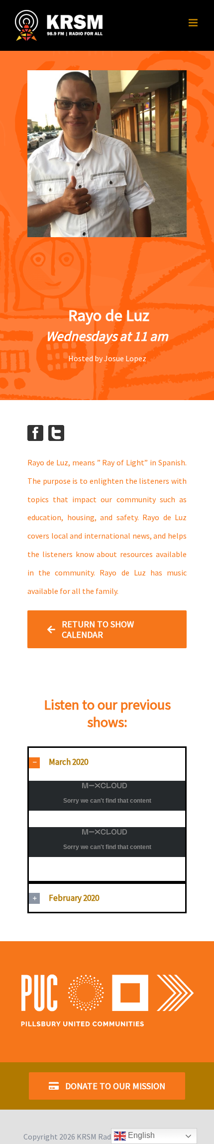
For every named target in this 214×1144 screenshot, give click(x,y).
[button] (107, 762)
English (140, 1135)
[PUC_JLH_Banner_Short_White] (107, 972)
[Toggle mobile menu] (194, 22)
